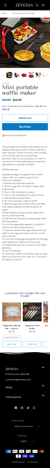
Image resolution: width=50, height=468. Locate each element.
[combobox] (11, 337)
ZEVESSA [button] (12, 369)
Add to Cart (11, 344)
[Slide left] (3, 76)
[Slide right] (47, 76)
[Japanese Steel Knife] (32, 312)
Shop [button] (9, 387)
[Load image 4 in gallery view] (31, 75)
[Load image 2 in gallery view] (16, 75)
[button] (5, 5)
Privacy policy (33, 462)
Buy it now (25, 126)
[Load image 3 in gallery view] (24, 75)
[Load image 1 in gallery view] (9, 75)
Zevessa (21, 462)
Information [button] (13, 397)
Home (4, 13)
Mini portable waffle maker (23, 13)
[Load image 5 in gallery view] (38, 75)
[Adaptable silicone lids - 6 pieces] (11, 312)
